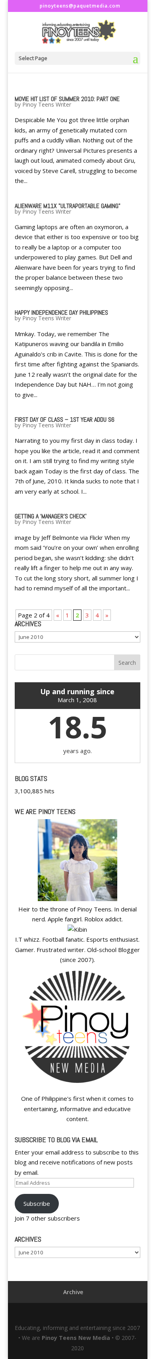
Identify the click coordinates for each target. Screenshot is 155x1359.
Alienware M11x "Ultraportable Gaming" (67, 206)
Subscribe (36, 1203)
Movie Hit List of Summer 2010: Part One (67, 99)
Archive (73, 1292)
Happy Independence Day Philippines (61, 312)
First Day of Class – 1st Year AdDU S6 (64, 419)
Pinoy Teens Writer (46, 104)
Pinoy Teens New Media (76, 1337)
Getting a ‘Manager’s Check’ (51, 516)
